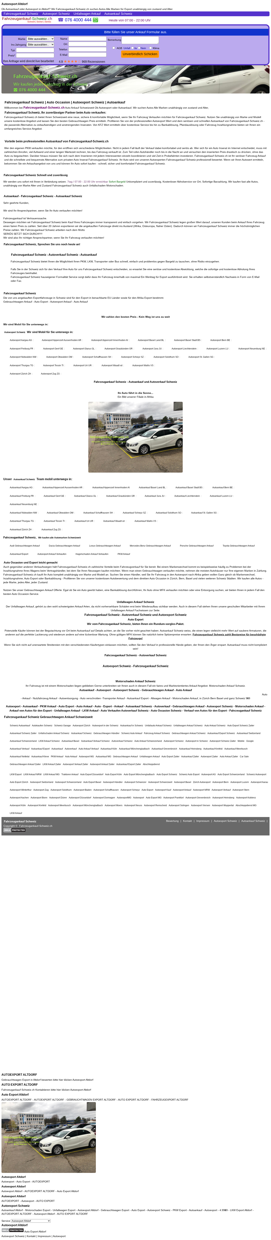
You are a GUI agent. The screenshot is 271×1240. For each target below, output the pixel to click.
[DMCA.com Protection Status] (12, 1230)
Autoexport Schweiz (15, 1205)
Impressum (44, 1236)
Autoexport (7, 1181)
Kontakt (31, 1236)
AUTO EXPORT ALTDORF (19, 1084)
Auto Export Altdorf (15, 1094)
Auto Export (23, 1181)
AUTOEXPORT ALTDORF (19, 1074)
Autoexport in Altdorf (37, 9)
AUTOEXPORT (41, 1181)
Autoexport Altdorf (14, 4)
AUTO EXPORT (45, 1200)
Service (6, 1220)
